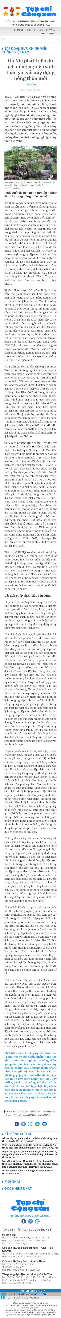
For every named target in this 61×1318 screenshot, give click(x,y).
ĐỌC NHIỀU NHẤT (18, 1188)
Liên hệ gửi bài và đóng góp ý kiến (27, 1294)
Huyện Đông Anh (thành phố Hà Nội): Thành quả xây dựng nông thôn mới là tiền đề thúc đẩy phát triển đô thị (29, 1154)
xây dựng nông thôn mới (26, 1111)
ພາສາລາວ (18, 29)
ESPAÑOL (50, 29)
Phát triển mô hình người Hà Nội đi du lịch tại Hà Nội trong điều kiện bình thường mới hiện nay (29, 1146)
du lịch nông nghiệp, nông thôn (32, 1115)
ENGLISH (38, 29)
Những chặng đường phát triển (30, 1215)
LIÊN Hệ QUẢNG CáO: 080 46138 (24, 1297)
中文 (29, 29)
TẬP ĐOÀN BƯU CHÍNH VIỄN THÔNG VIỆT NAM (25, 50)
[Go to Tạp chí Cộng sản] (30, 11)
